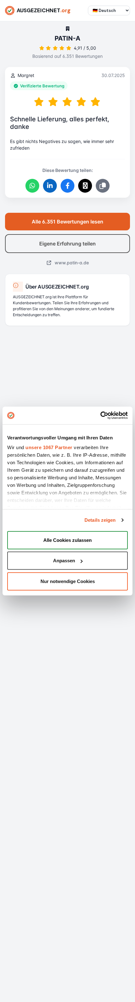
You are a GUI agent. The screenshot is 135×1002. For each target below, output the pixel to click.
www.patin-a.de (71, 262)
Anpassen (64, 560)
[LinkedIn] (50, 186)
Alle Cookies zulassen (67, 539)
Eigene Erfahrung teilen (67, 243)
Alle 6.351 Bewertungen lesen (67, 221)
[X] (85, 186)
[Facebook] (67, 186)
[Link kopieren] (103, 186)
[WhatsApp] (32, 186)
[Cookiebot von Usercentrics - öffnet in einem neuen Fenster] (100, 415)
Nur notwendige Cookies (67, 581)
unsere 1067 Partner (49, 447)
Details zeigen (100, 520)
